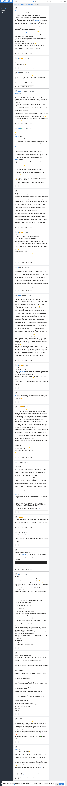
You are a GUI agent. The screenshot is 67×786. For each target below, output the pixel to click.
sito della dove (25, 554)
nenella (19, 718)
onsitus (19, 406)
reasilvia (19, 128)
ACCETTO (61, 784)
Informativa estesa (17, 784)
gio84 (19, 746)
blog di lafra (29, 23)
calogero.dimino (20, 91)
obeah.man (19, 652)
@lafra (16, 494)
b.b (18, 574)
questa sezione (19, 565)
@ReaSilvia (17, 93)
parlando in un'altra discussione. (23, 555)
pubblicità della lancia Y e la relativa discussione (30, 32)
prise (18, 190)
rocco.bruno (20, 295)
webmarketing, (36, 20)
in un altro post (22, 371)
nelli (18, 58)
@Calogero (17, 136)
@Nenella (16, 749)
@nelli (16, 10)
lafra (18, 72)
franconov (19, 7)
